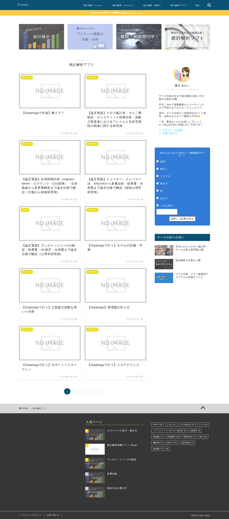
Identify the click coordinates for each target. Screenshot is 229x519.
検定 (203, 437)
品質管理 (195, 431)
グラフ (203, 425)
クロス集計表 (187, 425)
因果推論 (157, 437)
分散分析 (181, 431)
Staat (22, 5)
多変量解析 (173, 437)
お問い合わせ (53, 515)
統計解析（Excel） (94, 5)
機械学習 (157, 443)
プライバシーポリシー (32, 515)
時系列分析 (189, 437)
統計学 (172, 443)
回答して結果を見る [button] (182, 218)
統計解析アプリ (178, 5)
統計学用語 (187, 443)
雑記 (197, 5)
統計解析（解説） (152, 5)
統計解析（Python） (123, 5)
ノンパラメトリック (162, 431)
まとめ (171, 425)
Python (157, 424)
